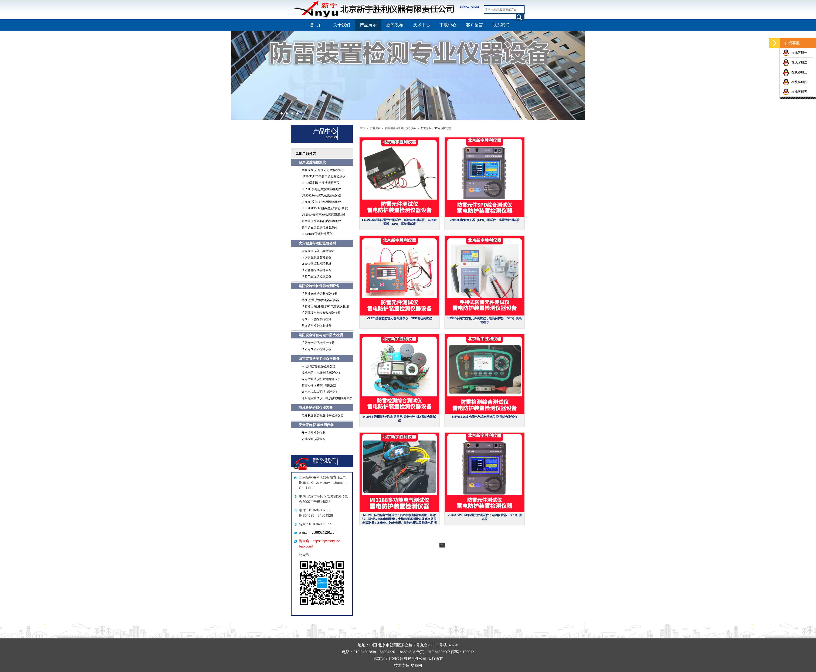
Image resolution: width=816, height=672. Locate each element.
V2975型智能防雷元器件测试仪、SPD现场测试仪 (399, 318)
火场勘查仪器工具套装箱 (318, 251)
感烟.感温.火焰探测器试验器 (320, 300)
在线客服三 (799, 72)
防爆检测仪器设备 (313, 439)
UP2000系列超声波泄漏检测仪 (321, 189)
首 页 (315, 25)
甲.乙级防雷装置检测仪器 (318, 366)
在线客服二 (799, 62)
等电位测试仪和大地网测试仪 (321, 379)
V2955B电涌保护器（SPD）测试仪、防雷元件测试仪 (484, 220)
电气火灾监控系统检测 (316, 319)
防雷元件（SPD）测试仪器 (319, 385)
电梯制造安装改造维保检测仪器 (322, 415)
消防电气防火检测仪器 (316, 349)
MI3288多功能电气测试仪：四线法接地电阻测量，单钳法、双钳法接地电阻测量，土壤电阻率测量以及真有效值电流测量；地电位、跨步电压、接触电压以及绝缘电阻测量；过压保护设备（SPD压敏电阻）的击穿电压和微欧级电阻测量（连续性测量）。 (399, 522)
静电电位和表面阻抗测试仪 (319, 391)
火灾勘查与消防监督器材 (317, 243)
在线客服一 (799, 52)
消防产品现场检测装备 (316, 276)
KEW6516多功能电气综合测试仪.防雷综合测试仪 (484, 416)
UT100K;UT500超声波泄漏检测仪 (323, 176)
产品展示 (368, 25)
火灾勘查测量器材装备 (316, 257)
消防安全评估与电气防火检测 (321, 335)
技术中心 (421, 25)
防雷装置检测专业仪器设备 (319, 358)
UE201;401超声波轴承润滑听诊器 (323, 214)
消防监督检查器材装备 (316, 270)
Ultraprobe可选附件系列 (317, 233)
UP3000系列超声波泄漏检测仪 (321, 195)
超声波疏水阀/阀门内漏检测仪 (321, 221)
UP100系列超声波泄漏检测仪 (321, 182)
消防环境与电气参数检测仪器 (321, 312)
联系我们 (501, 25)
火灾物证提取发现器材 (316, 263)
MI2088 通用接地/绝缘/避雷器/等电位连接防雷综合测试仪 (399, 418)
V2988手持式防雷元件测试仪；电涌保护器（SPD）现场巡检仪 (485, 320)
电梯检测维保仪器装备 (316, 407)
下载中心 (447, 25)
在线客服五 (799, 91)
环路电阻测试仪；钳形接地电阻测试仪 (327, 398)
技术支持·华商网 (408, 665)
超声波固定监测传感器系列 (319, 227)
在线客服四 (799, 82)
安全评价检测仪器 (313, 432)
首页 (362, 128)
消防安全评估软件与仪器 (318, 342)
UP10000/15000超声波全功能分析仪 (325, 208)
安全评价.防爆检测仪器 (316, 425)
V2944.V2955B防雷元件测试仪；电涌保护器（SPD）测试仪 (485, 517)
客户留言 (474, 25)
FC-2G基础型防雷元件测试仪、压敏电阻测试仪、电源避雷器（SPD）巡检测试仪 (399, 221)
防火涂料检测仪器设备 (316, 325)
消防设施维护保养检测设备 (319, 286)
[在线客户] (774, 43)
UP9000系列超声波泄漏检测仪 (321, 202)
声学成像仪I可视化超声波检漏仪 (323, 170)
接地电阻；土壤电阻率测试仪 (321, 372)
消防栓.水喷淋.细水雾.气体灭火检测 (325, 306)
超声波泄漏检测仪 (312, 162)
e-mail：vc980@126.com (318, 532)
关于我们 (341, 25)
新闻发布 (394, 25)
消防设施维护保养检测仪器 (319, 293)
